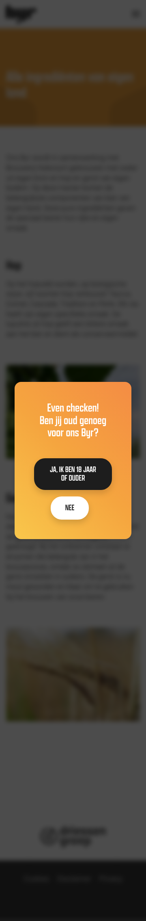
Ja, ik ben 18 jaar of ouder (73, 473)
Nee (70, 508)
